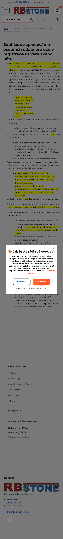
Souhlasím (41, 281)
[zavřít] (54, 248)
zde (45, 288)
